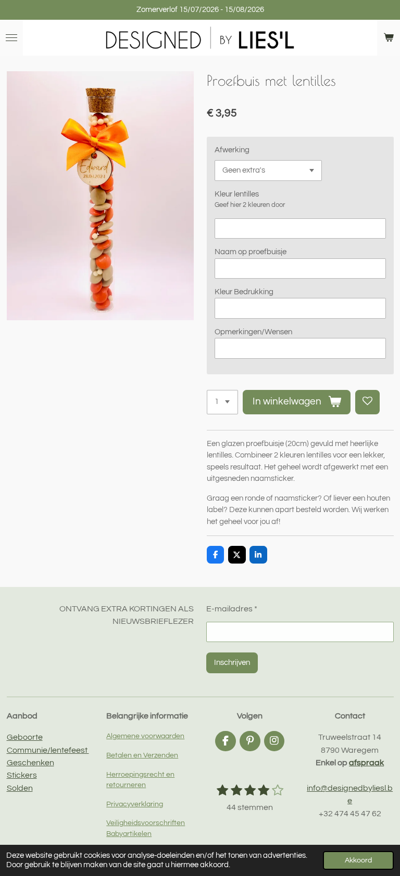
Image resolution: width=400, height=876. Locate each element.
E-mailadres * (231, 609)
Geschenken (30, 763)
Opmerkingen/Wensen (253, 332)
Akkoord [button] (358, 860)
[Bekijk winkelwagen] (388, 38)
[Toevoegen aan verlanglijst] (367, 402)
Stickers (22, 775)
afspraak (366, 763)
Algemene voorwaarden (145, 736)
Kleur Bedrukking (244, 292)
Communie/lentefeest (48, 750)
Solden (20, 788)
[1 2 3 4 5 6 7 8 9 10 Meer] (222, 402)
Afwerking (232, 150)
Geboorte (25, 737)
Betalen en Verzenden (142, 755)
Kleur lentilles (237, 194)
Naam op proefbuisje (250, 252)
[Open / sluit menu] (11, 38)
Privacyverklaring (134, 804)
